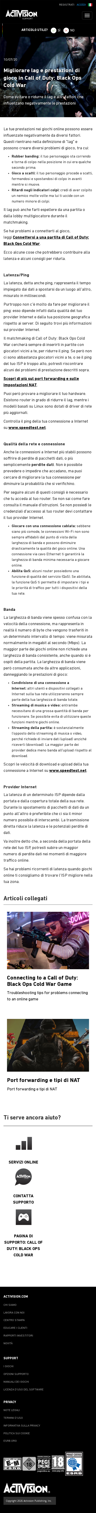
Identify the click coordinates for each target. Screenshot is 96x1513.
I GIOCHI (8, 1366)
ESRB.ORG (10, 1441)
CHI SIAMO (10, 1305)
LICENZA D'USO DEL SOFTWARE (23, 1389)
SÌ (59, 30)
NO (72, 30)
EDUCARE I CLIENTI (15, 1328)
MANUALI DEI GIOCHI (16, 1382)
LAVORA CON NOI (13, 1312)
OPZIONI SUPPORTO (16, 1374)
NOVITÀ (8, 1343)
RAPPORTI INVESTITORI (18, 1335)
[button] (90, 4)
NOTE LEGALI (11, 1410)
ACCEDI (81, 5)
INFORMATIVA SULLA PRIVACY (21, 1425)
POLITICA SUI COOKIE (16, 1433)
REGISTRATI (66, 5)
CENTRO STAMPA (14, 1320)
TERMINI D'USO (13, 1418)
